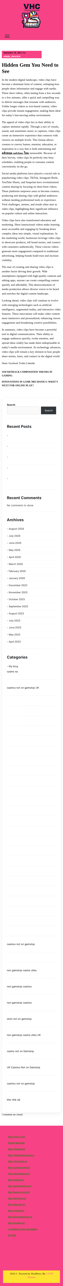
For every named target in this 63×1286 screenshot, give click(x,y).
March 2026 (16, 564)
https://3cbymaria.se (17, 1161)
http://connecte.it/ (16, 1210)
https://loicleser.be (16, 1149)
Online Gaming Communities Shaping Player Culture (29, 480)
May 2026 (14, 550)
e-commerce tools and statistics (23, 1229)
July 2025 (14, 620)
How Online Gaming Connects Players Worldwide (30, 458)
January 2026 (17, 578)
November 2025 (18, 592)
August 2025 (16, 613)
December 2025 (18, 585)
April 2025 (15, 641)
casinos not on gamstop (21, 944)
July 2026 (14, 535)
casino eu (12, 671)
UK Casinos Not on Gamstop (23, 1067)
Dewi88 (12, 1235)
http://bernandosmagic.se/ (20, 1216)
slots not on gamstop (19, 1018)
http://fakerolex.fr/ (16, 1204)
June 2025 (15, 627)
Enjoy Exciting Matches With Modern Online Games (29, 469)
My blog (13, 666)
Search (11, 404)
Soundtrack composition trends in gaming (27, 374)
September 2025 (18, 606)
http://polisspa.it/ (16, 1179)
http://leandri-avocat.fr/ (19, 1192)
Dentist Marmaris (16, 1143)
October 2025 (17, 599)
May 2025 (14, 634)
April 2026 (15, 557)
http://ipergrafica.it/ (17, 1198)
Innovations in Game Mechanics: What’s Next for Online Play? (30, 383)
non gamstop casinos (19, 986)
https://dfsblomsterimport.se (21, 1155)
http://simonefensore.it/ (19, 1173)
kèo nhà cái (13, 1099)
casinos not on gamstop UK (23, 687)
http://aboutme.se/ (16, 1223)
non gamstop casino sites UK (24, 1035)
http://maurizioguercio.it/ (19, 1186)
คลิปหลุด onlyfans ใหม (15, 153)
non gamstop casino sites (22, 970)
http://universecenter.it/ (19, 1167)
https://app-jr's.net (16, 1136)
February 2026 (17, 571)
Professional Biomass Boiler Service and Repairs (31, 437)
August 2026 (16, 528)
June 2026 (15, 542)
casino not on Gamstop (20, 1051)
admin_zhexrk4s (11, 56)
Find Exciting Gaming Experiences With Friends (31, 448)
